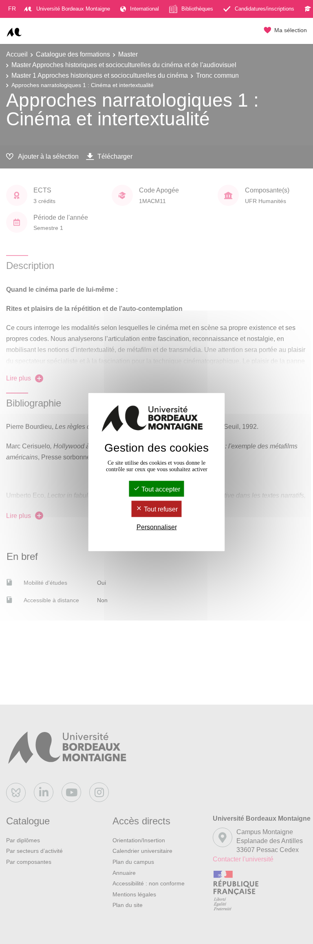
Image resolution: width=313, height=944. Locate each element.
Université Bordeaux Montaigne (73, 9)
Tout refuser (160, 509)
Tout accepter (160, 489)
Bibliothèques (197, 9)
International (144, 9)
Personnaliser (157, 526)
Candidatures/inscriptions (264, 9)
